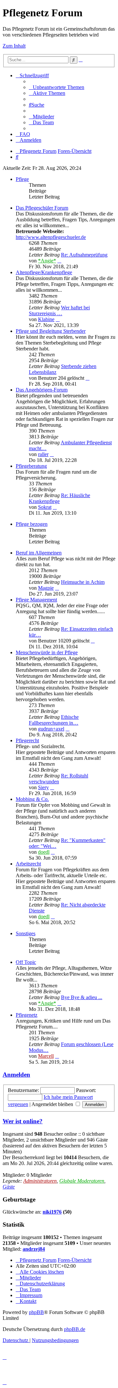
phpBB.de (74, 1329)
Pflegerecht (27, 740)
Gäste (9, 1186)
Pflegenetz (26, 1015)
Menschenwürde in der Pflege (47, 652)
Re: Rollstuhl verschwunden (58, 778)
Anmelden (16, 1074)
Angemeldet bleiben (52, 1104)
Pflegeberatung (31, 466)
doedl (43, 852)
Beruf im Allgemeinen (39, 552)
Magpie (46, 588)
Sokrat (44, 507)
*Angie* (47, 260)
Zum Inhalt (14, 46)
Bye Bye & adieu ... (81, 997)
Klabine (46, 319)
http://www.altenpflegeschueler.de (51, 237)
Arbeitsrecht (28, 863)
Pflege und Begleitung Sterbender (51, 331)
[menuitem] (56, 87)
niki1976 (52, 1212)
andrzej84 (34, 1249)
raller (43, 454)
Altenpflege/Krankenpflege (44, 272)
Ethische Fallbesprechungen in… (54, 720)
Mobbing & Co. (32, 799)
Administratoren (40, 1181)
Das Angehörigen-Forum (42, 389)
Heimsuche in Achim (83, 582)
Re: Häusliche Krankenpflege (59, 498)
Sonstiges (25, 933)
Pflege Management (36, 599)
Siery (43, 787)
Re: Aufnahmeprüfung (84, 255)
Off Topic (26, 962)
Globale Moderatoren (81, 1181)
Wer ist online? (23, 1121)
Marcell (46, 1056)
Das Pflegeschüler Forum (42, 208)
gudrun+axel (51, 728)
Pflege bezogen (32, 524)
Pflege (22, 179)
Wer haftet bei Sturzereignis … (59, 310)
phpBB (36, 1312)
